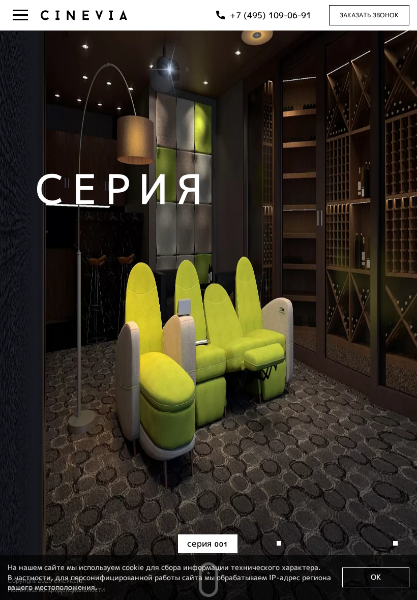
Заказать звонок (369, 15)
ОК (376, 577)
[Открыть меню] (20, 15)
